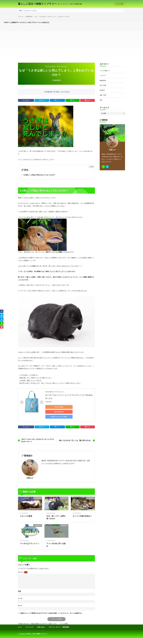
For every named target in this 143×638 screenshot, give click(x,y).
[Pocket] (1, 326)
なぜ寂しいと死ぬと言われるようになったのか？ (38, 175)
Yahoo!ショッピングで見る (59, 416)
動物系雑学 (29, 16)
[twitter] (107, 166)
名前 (19, 591)
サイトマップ (29, 627)
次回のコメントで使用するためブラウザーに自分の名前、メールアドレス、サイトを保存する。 (51, 613)
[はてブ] (1, 319)
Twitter (42, 100)
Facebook (27, 100)
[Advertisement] (71, 42)
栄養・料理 (103, 95)
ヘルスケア (103, 75)
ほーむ (22, 16)
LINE (73, 100)
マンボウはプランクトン (29, 543)
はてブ (58, 100)
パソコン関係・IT (105, 70)
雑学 (101, 100)
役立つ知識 (103, 85)
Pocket (88, 100)
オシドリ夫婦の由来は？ (82, 516)
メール (20, 598)
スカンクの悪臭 (26, 516)
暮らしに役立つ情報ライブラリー (50, 4)
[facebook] (1, 311)
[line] (1, 323)
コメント (21, 572)
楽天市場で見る (59, 411)
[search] (123, 10)
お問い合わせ (41, 627)
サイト (20, 605)
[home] (103, 166)
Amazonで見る (58, 407)
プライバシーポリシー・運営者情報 (59, 627)
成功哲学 (102, 90)
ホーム (20, 627)
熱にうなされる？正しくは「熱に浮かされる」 (75, 440)
